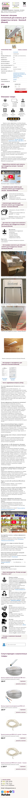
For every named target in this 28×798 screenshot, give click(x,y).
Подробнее (23, 681)
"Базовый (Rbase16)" (5, 562)
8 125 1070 (15, 2)
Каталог (6, 8)
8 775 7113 (15, 4)
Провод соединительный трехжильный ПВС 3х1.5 (13, 677)
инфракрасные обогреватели (19, 72)
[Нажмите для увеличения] (13, 263)
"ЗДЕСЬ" (24, 624)
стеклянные (15, 76)
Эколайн (15, 79)
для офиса (22, 74)
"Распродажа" (15, 556)
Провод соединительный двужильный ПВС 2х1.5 (13, 706)
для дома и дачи (16, 74)
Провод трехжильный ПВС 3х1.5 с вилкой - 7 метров (14, 762)
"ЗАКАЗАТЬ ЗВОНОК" (15, 600)
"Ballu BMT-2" (21, 140)
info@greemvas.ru (10, 788)
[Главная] (6, 4)
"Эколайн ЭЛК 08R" (18, 139)
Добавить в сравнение (22, 49)
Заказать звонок (15, 7)
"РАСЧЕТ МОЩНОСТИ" (20, 589)
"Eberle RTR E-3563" (13, 140)
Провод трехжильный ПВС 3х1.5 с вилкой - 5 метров (14, 734)
